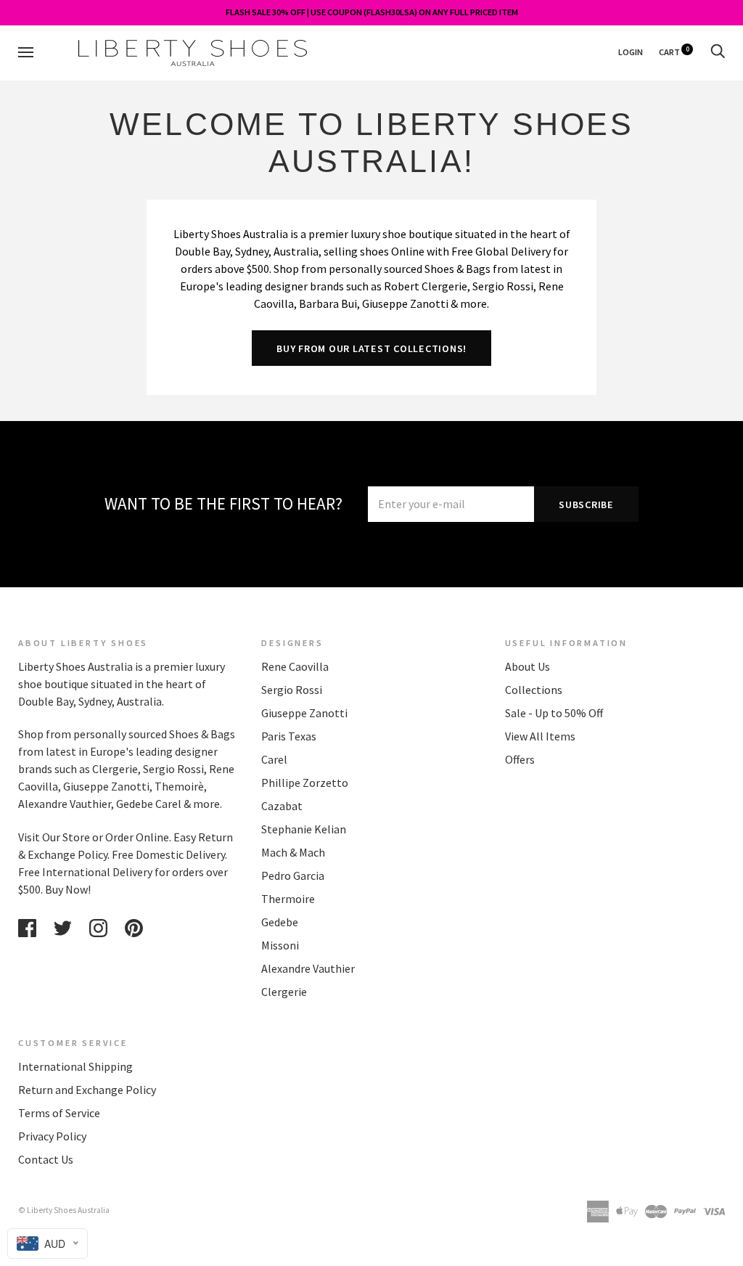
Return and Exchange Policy (87, 1089)
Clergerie (284, 991)
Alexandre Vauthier (308, 968)
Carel (274, 759)
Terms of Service (59, 1113)
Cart (674, 51)
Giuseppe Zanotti (304, 713)
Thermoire (288, 898)
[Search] (717, 51)
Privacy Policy (52, 1136)
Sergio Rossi (291, 689)
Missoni (280, 945)
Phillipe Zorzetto (304, 782)
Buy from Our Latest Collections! (371, 348)
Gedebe (279, 922)
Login (630, 51)
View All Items (540, 736)
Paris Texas (288, 736)
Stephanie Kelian (303, 829)
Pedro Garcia (292, 875)
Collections (533, 689)
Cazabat (282, 806)
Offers (520, 759)
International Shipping (75, 1066)
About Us (527, 666)
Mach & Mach (293, 852)
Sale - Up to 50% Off (554, 713)
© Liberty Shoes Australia (64, 1210)
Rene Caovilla (295, 666)
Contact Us (45, 1159)
